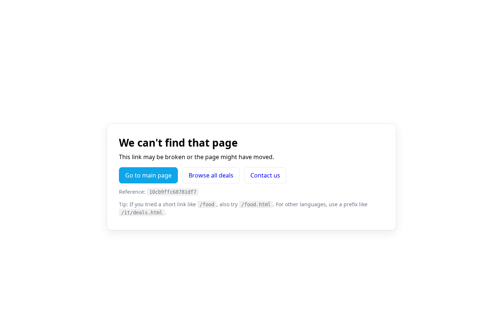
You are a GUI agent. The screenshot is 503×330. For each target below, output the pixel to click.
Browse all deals (211, 175)
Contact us (265, 175)
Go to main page (148, 175)
